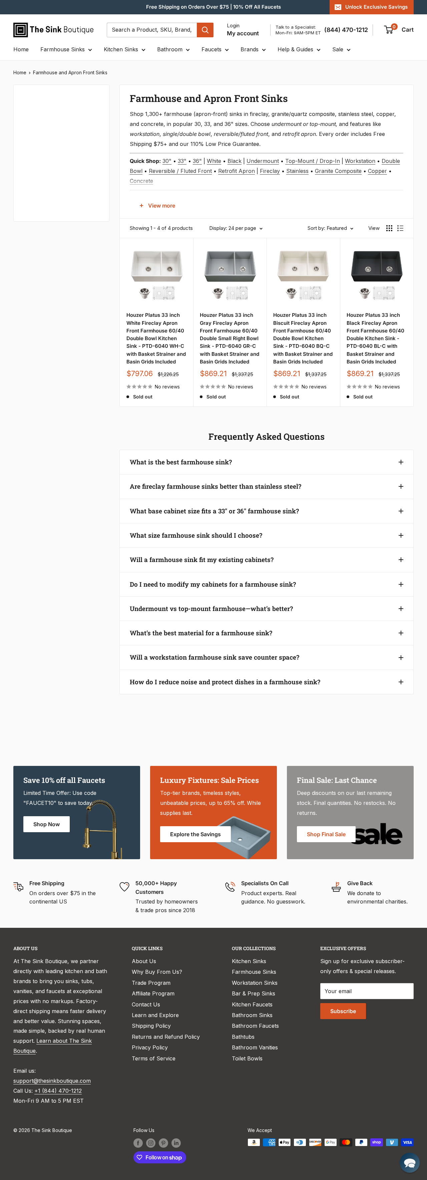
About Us (144, 961)
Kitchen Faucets (252, 1004)
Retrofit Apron (236, 171)
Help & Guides (295, 49)
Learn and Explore (155, 1015)
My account (243, 33)
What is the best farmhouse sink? (181, 462)
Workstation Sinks (255, 982)
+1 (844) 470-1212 (58, 1090)
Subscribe (343, 1011)
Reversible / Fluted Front (180, 171)
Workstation (360, 161)
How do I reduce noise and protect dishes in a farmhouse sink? (225, 682)
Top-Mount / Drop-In (312, 161)
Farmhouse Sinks (62, 49)
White (214, 161)
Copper (377, 171)
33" (182, 161)
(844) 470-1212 (346, 29)
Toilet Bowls (247, 1058)
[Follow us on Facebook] (138, 1143)
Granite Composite (338, 171)
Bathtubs (243, 1036)
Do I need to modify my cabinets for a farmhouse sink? (213, 584)
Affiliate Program (153, 993)
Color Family (38, 115)
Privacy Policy (150, 1047)
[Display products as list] (400, 228)
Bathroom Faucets (255, 1025)
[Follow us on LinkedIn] (176, 1143)
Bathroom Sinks (252, 1015)
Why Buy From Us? (157, 971)
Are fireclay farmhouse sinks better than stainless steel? (215, 486)
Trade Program (151, 982)
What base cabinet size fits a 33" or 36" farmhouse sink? (214, 511)
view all (88, 94)
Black (235, 161)
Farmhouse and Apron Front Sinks (70, 72)
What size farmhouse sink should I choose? (196, 535)
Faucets (211, 49)
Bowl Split (35, 175)
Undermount (263, 161)
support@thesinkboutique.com (52, 1080)
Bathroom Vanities (255, 1047)
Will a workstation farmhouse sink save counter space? (214, 657)
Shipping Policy (151, 1025)
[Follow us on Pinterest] (163, 1143)
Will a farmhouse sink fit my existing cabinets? (202, 559)
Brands (250, 49)
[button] (410, 1163)
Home (21, 49)
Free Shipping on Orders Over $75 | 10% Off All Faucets (213, 7)
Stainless (297, 171)
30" (166, 161)
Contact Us (146, 1004)
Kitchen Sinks (121, 49)
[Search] (205, 30)
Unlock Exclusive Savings (376, 7)
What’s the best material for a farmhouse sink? (201, 633)
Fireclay (270, 171)
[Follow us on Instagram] (150, 1143)
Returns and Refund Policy (166, 1036)
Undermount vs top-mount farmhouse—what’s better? (211, 608)
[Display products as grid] (389, 228)
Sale (337, 49)
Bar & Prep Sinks (253, 993)
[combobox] (152, 30)
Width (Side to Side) (47, 152)
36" (197, 161)
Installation (36, 197)
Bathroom (169, 49)
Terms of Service (153, 1058)
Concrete (141, 181)
